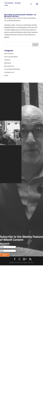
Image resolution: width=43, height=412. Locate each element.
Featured (25, 18)
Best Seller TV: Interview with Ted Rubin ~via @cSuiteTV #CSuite (20, 15)
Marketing (32, 18)
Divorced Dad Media (11, 57)
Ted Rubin (9, 18)
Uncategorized (9, 72)
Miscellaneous (9, 66)
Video (6, 75)
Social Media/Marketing (12, 20)
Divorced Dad (8, 53)
